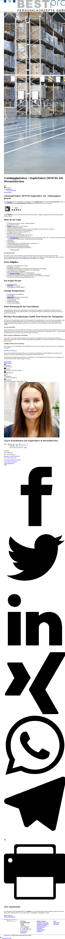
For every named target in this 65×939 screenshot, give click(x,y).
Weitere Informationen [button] (9, 917)
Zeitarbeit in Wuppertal (42, 922)
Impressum (56, 924)
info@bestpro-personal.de (24, 932)
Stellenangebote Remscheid (41, 927)
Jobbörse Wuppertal (42, 925)
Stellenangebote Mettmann (41, 930)
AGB (54, 921)
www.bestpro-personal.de (10, 461)
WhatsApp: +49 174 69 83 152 (12, 456)
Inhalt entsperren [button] (8, 915)
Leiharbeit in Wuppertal (43, 924)
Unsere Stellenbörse (9, 463)
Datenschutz (56, 922)
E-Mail (24, 257)
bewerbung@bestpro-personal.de (12, 459)
